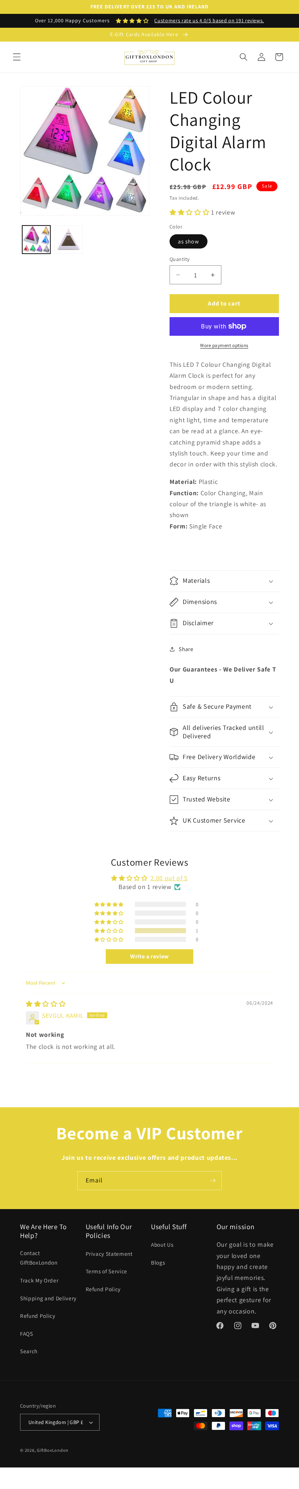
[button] (17, 57)
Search (29, 1351)
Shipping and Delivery (48, 1298)
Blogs (158, 1262)
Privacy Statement (109, 1253)
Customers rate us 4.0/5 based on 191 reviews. (209, 20)
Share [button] (186, 649)
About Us (162, 1244)
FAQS (26, 1333)
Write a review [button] (149, 956)
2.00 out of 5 (169, 878)
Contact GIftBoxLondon (39, 1257)
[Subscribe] (212, 1180)
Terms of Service (107, 1271)
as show (188, 241)
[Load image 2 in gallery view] (68, 240)
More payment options (224, 345)
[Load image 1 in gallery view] (36, 240)
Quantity (180, 258)
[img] (46, 1004)
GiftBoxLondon (53, 1450)
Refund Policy (37, 1315)
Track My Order (39, 1280)
